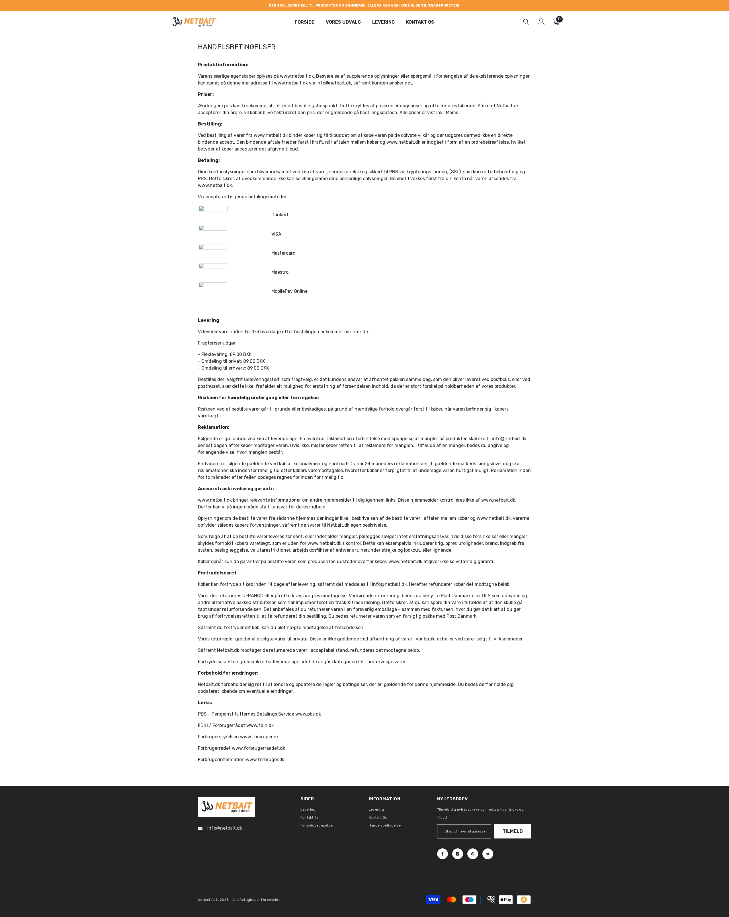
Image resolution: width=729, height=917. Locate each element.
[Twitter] (487, 853)
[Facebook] (442, 853)
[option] (364, 5)
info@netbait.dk (389, 584)
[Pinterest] (472, 853)
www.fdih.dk (260, 725)
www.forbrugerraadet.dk (258, 748)
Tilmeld (513, 831)
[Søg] (526, 22)
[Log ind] (541, 21)
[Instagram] (457, 853)
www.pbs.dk (308, 714)
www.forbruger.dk (259, 736)
